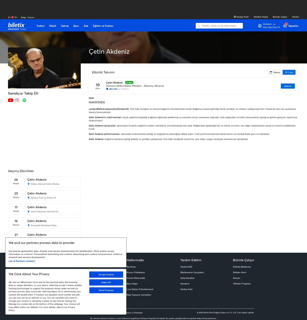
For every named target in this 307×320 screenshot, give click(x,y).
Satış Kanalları (187, 277)
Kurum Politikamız (136, 272)
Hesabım (184, 283)
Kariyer (236, 277)
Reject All (106, 282)
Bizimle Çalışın (280, 16)
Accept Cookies (106, 274)
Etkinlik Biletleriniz (242, 266)
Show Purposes (106, 290)
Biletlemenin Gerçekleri (192, 272)
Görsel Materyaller (136, 277)
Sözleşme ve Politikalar (133, 313)
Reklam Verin (239, 272)
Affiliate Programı (242, 283)
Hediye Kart (242, 16)
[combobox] (222, 26)
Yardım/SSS (186, 266)
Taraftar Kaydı (260, 16)
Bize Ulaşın (132, 283)
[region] (66, 276)
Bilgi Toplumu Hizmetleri (139, 294)
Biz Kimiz (131, 266)
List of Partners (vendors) (22, 260)
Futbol (40, 25)
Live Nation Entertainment (140, 289)
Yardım (295, 16)
